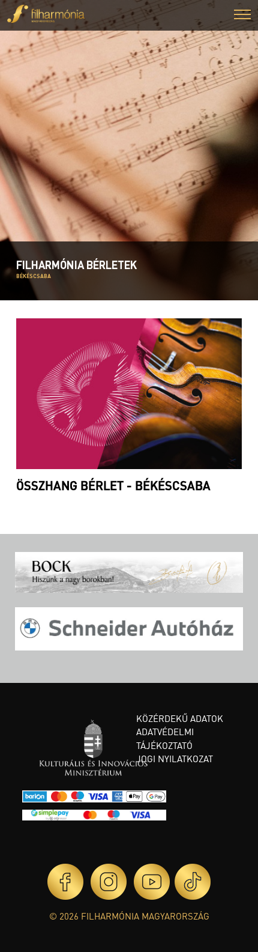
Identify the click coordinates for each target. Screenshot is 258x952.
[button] (242, 16)
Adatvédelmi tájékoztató (165, 738)
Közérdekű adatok (179, 718)
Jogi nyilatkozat (174, 759)
